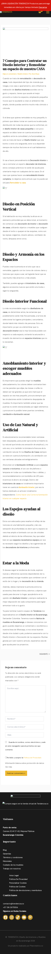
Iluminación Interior (27, 487)
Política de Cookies (17, 887)
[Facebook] (5, 917)
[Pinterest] (30, 917)
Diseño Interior (23, 74)
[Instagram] (11, 917)
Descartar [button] (43, 7)
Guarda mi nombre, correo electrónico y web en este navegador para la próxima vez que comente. (25, 746)
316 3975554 (12, 907)
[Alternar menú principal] (48, 12)
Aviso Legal (14, 875)
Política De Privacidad (18, 879)
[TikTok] (17, 917)
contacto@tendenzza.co (13, 904)
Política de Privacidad (32, 757)
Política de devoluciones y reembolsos (25, 890)
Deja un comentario (9, 74)
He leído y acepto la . (24, 757)
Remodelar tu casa (18, 183)
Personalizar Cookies (18, 883)
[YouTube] (24, 917)
